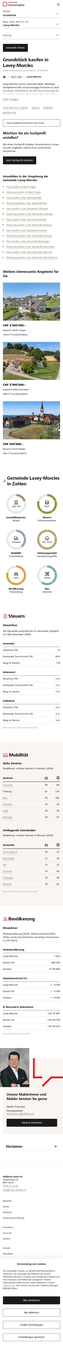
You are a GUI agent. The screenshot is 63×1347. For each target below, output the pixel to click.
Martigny (7, 817)
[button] (58, 4)
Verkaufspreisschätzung (13, 1218)
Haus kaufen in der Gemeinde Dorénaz (26, 219)
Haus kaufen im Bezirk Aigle (20, 186)
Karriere (6, 1239)
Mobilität (48, 107)
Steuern (36, 107)
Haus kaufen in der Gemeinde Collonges (27, 208)
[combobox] (29, 25)
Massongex (9, 858)
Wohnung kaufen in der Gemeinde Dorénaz (28, 225)
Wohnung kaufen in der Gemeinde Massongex (30, 246)
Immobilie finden (15, 47)
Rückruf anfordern (32, 1122)
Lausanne (8, 785)
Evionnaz (7, 871)
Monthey (7, 804)
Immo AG (7, 1233)
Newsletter (8, 1254)
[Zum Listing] (31, 302)
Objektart (6, 11)
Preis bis (7, 35)
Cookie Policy (9, 1285)
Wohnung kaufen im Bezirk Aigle (23, 192)
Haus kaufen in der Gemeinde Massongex (28, 241)
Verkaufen (7, 1212)
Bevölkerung (9, 112)
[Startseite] (4, 76)
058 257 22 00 (11, 1186)
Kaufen (6, 1206)
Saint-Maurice (10, 852)
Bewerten (7, 1201)
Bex (5, 864)
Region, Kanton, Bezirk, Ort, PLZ (15, 22)
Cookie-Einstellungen (31, 1324)
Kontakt (6, 1248)
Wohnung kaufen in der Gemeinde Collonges (29, 214)
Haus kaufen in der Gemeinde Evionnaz (26, 230)
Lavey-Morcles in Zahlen (15, 107)
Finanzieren (8, 1227)
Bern (5, 797)
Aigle (5, 810)
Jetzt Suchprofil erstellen (19, 160)
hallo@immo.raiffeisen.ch (14, 1190)
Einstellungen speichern (31, 1337)
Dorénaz (7, 884)
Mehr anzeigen (10, 99)
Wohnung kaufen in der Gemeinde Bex (26, 203)
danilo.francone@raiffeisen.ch (20, 1114)
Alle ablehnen (31, 1312)
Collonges (8, 877)
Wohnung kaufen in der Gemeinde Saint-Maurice (31, 257)
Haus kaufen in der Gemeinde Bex (23, 197)
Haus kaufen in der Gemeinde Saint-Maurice (29, 252)
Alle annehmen (31, 1300)
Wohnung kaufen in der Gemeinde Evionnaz (29, 235)
